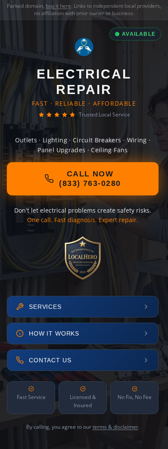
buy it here (58, 5)
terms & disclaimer (115, 426)
